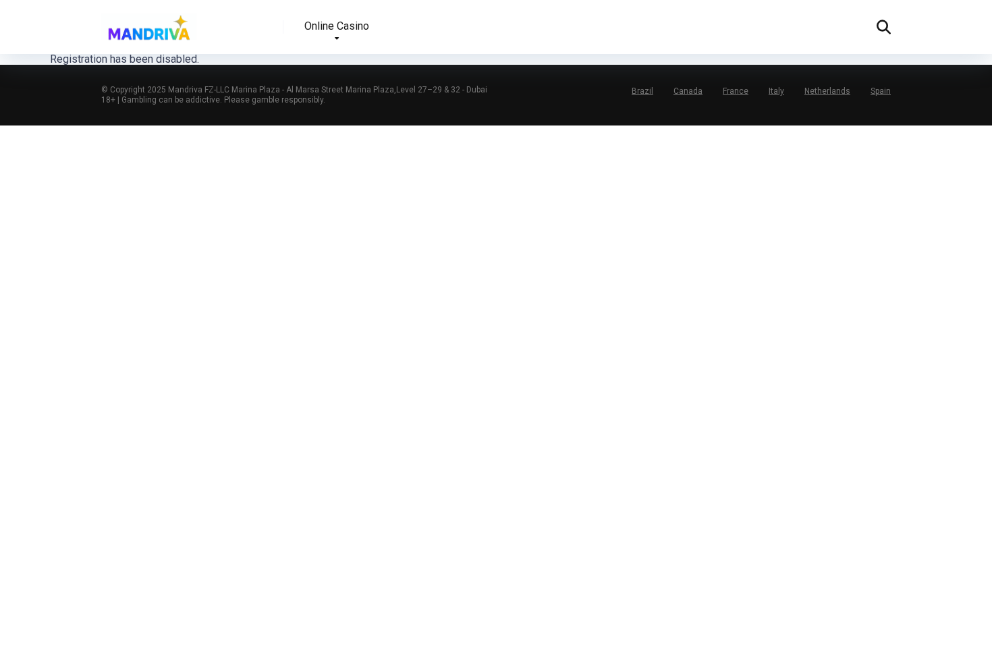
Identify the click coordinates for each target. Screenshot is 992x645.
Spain (881, 91)
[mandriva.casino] (149, 21)
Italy (776, 91)
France (735, 91)
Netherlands (827, 91)
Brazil (642, 91)
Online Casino (336, 26)
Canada (687, 91)
